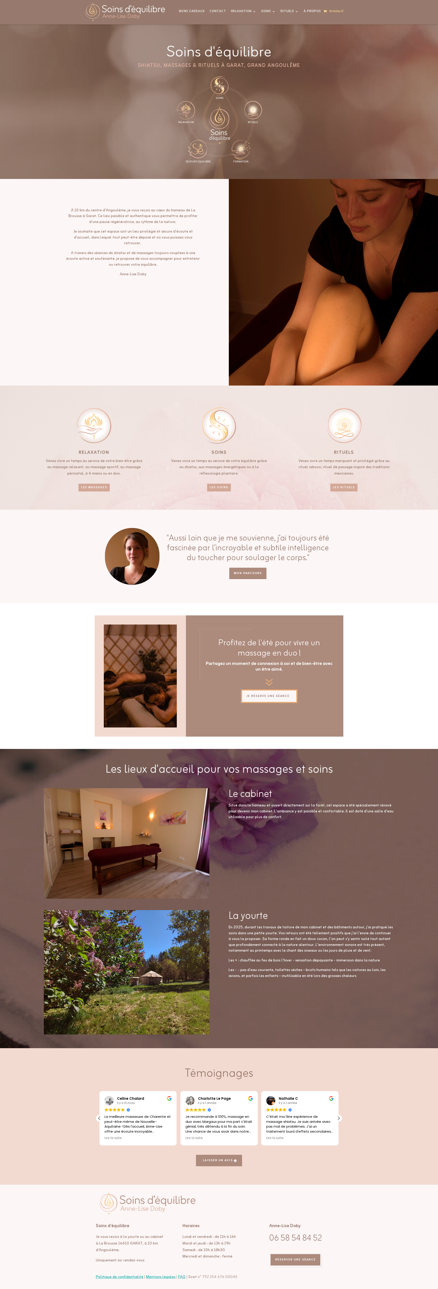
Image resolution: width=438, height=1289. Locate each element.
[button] (338, 1118)
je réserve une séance (268, 696)
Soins (266, 11)
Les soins (219, 487)
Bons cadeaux (191, 11)
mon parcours (248, 573)
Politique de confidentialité (119, 1277)
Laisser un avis (218, 1160)
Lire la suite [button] (113, 1138)
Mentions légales (160, 1277)
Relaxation (241, 11)
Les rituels (344, 487)
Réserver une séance (295, 1259)
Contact (218, 11)
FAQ (181, 1277)
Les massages (94, 487)
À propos (312, 11)
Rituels (287, 11)
